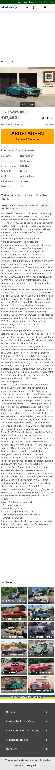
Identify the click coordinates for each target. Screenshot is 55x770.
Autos (4, 61)
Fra (40, 2)
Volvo (13, 61)
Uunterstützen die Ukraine (27, 697)
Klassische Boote (17, 739)
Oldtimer (11, 712)
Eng (19, 2)
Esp (25, 2)
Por (45, 2)
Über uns (11, 749)
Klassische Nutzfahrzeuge (22, 730)
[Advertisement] (27, 36)
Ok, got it (32, 765)
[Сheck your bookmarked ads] (39, 7)
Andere (6, 582)
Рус (51, 2)
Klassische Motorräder (20, 721)
